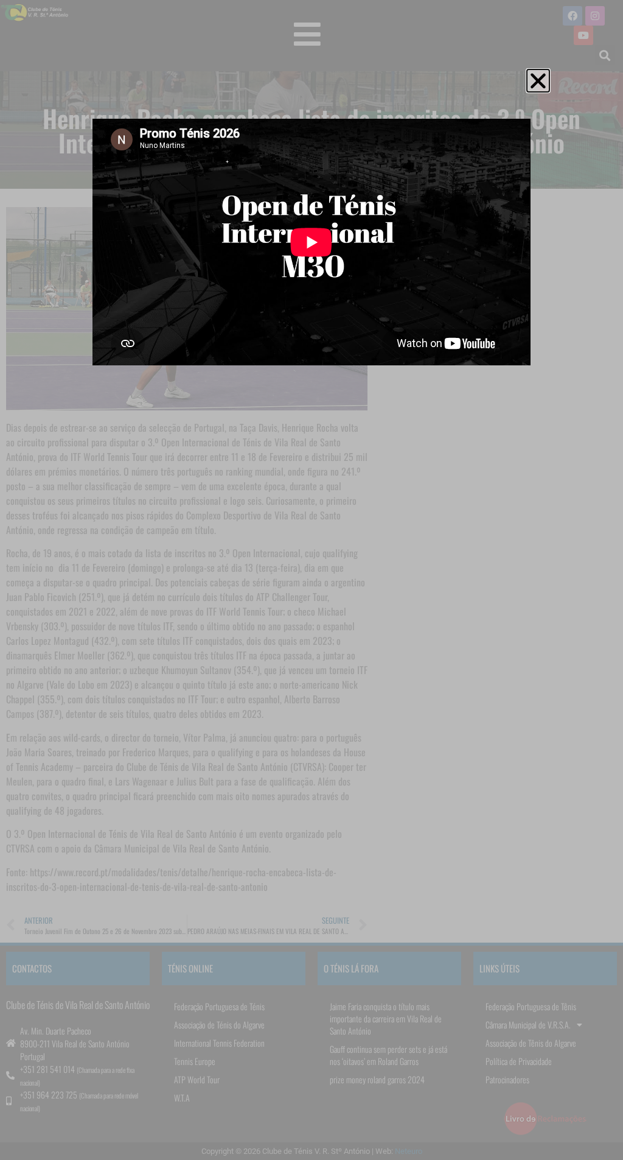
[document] (311, 580)
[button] (538, 80)
